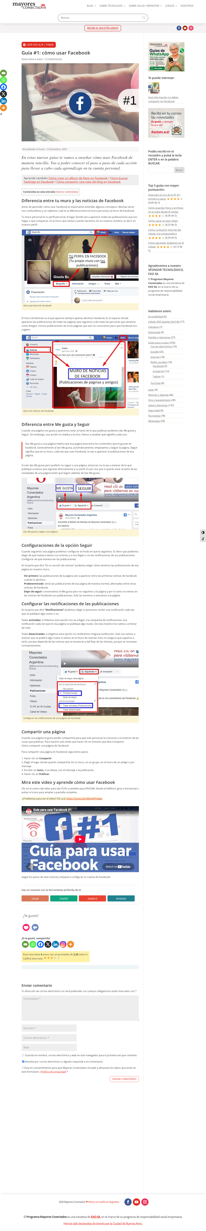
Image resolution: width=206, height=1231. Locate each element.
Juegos (170, 5)
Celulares (153, 327)
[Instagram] (63, 944)
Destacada (154, 332)
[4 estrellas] (55, 957)
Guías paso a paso (32, 58)
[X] (47, 944)
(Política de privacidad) (53, 1071)
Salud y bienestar (158, 405)
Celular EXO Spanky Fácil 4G (163, 321)
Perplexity (121, 898)
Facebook (158, 366)
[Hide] (1, 114)
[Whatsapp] (32, 944)
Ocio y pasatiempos (159, 400)
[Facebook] (40, 944)
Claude (35, 898)
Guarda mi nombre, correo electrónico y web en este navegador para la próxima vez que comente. (81, 1055)
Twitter (157, 376)
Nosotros (187, 5)
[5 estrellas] (58, 957)
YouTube (156, 383)
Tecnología (154, 415)
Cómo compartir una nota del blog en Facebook (88, 182)
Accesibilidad (155, 316)
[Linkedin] (55, 944)
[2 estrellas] (48, 957)
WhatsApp (154, 421)
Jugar (151, 389)
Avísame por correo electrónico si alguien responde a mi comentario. (64, 1061)
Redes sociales (159, 362)
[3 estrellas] (51, 957)
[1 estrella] (45, 957)
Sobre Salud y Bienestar (144, 5)
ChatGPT (64, 898)
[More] (70, 944)
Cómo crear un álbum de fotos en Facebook (78, 178)
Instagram (158, 371)
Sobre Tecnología (111, 5)
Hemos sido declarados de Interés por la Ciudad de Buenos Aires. (102, 1223)
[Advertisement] (80, 1147)
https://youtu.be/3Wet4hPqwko (84, 798)
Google (155, 351)
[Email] (25, 944)
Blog (90, 5)
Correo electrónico (161, 346)
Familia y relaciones (159, 337)
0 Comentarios (53, 58)
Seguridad (154, 410)
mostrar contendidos (66, 191)
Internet (155, 357)
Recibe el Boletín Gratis (102, 28)
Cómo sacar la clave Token (163, 221)
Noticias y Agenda (158, 395)
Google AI (92, 898)
